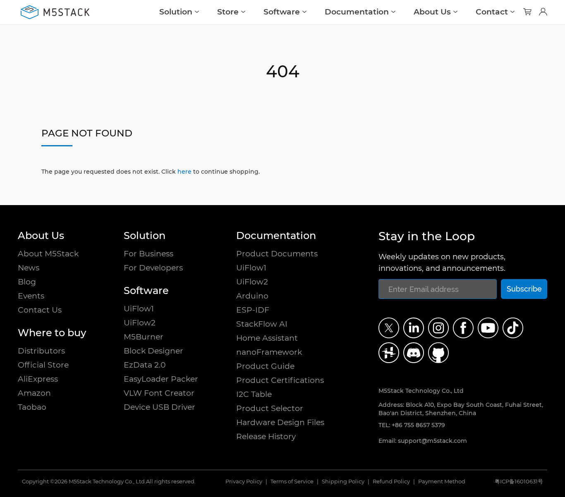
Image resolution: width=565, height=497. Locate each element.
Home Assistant (267, 338)
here (184, 171)
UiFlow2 (140, 322)
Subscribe (524, 288)
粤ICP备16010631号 (519, 481)
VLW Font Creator (159, 393)
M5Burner (143, 337)
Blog (27, 282)
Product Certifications (280, 380)
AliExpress (38, 379)
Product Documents (277, 253)
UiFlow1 (139, 308)
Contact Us (40, 310)
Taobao (32, 407)
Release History (266, 436)
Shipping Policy (343, 481)
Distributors (41, 351)
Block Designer (153, 351)
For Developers (153, 267)
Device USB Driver (159, 407)
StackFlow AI (261, 324)
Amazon (34, 393)
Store (228, 12)
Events (31, 296)
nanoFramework (269, 352)
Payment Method (441, 481)
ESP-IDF (252, 310)
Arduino (252, 296)
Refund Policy (391, 481)
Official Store (43, 365)
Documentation (357, 12)
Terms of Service (292, 481)
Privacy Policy (243, 481)
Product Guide (265, 366)
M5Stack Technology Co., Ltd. (107, 481)
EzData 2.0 (145, 365)
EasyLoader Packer (161, 379)
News (28, 267)
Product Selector (269, 408)
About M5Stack (48, 253)
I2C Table (254, 394)
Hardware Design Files (280, 422)
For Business (148, 253)
